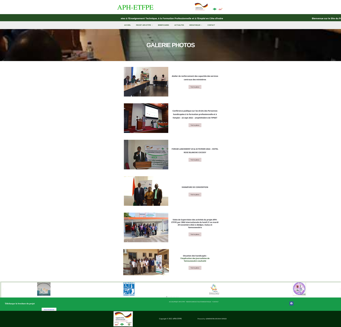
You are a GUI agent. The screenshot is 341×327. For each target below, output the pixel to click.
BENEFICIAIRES (163, 25)
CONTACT (211, 25)
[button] (3, 289)
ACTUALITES (179, 25)
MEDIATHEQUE (194, 25)
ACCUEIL (127, 25)
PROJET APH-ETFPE (143, 25)
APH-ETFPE (135, 7)
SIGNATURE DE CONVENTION (195, 187)
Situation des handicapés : (195, 255)
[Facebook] (291, 303)
